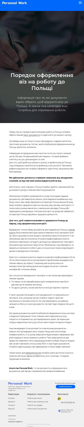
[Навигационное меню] (80, 3)
